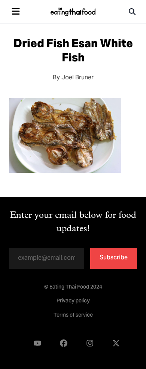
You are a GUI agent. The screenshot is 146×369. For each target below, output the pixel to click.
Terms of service (73, 315)
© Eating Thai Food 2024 (73, 287)
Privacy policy (73, 301)
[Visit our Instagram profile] (90, 343)
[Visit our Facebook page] (64, 343)
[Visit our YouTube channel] (37, 343)
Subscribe (114, 257)
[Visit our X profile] (116, 343)
